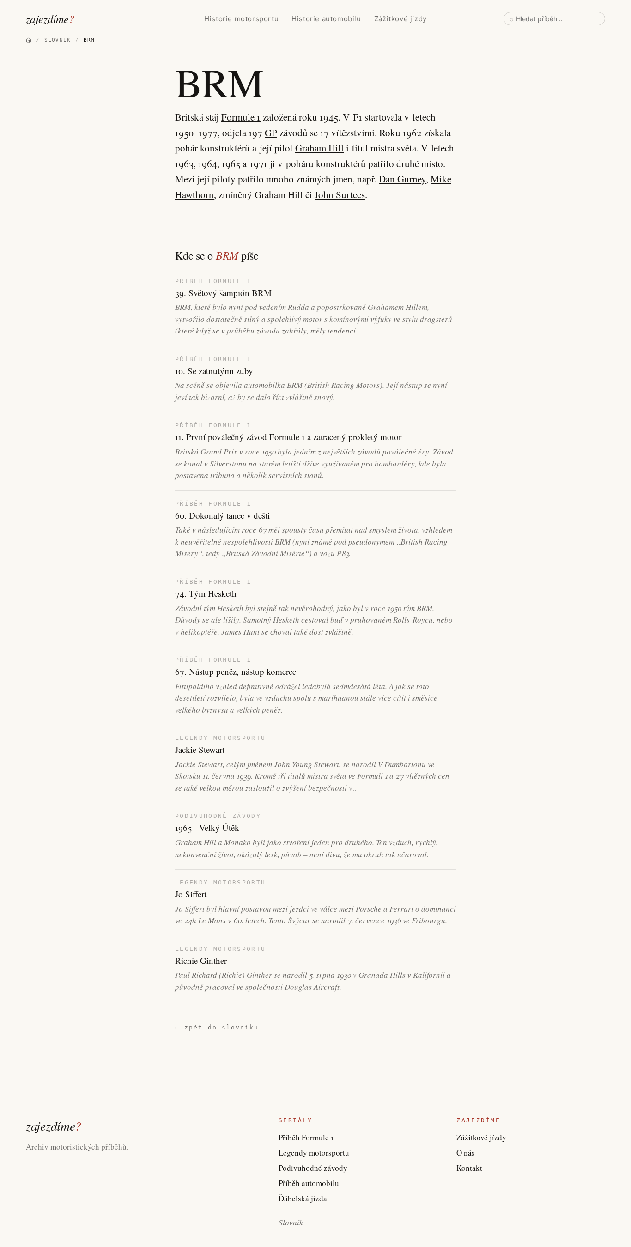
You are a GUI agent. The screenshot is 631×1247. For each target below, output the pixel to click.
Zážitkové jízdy (400, 18)
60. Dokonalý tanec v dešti (222, 515)
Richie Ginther (201, 960)
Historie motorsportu (241, 18)
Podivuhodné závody (313, 1167)
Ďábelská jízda (303, 1198)
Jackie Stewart (199, 749)
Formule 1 (241, 116)
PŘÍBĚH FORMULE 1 (213, 281)
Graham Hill (319, 147)
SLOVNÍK (57, 40)
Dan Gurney (402, 178)
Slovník (291, 1222)
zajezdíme (50, 18)
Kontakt (469, 1167)
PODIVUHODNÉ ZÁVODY (218, 815)
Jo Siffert (190, 894)
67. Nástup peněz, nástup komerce (235, 671)
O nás (465, 1152)
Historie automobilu (326, 18)
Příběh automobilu (309, 1183)
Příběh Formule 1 (306, 1137)
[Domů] (28, 40)
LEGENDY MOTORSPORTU (220, 737)
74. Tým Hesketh (206, 593)
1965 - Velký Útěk (207, 827)
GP (271, 132)
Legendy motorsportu (314, 1152)
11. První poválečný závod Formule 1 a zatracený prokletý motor (288, 436)
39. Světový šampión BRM (223, 292)
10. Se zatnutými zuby (214, 370)
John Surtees (340, 194)
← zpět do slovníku (217, 1027)
